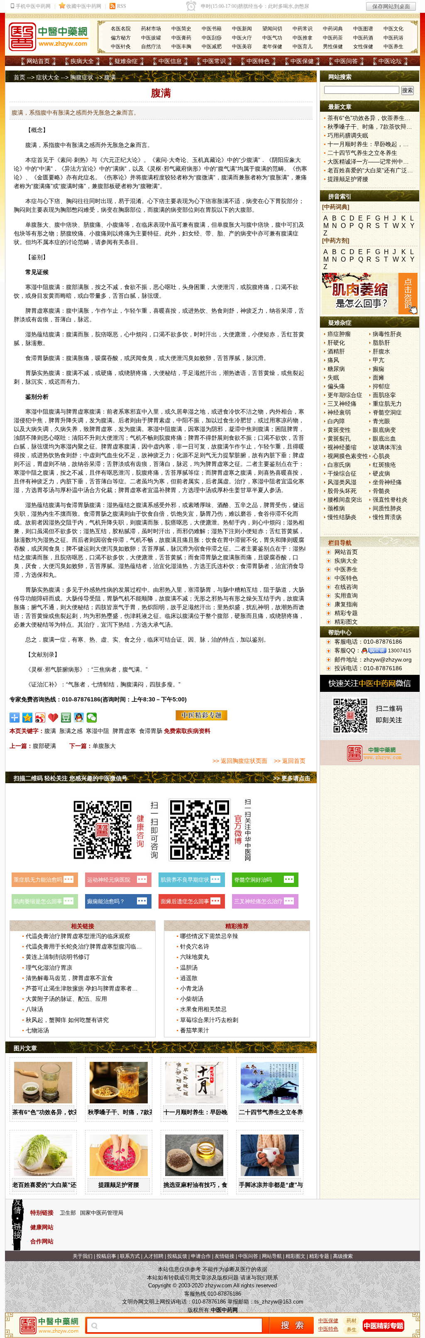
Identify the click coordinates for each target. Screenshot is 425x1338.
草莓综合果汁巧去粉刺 (209, 1020)
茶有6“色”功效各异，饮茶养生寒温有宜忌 (66, 1112)
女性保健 (363, 46)
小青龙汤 (191, 988)
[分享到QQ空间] (27, 718)
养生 (352, 1330)
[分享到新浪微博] (40, 718)
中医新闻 (242, 29)
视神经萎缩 (342, 447)
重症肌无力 (387, 403)
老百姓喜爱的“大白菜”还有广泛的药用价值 (67, 1184)
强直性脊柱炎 (390, 499)
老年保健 (272, 46)
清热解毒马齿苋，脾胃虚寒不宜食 (69, 978)
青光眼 (381, 421)
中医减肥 (212, 46)
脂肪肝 (381, 342)
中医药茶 (333, 38)
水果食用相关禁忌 (203, 1009)
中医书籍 (212, 29)
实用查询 (346, 595)
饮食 (147, 513)
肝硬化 (336, 342)
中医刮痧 (212, 38)
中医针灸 (121, 46)
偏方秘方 (121, 38)
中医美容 (242, 46)
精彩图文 (346, 621)
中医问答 (346, 61)
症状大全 (47, 77)
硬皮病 (381, 473)
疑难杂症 (126, 61)
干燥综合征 (342, 473)
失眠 (333, 377)
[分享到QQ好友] (79, 718)
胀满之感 (71, 731)
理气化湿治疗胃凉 (49, 967)
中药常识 (303, 29)
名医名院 (121, 29)
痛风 (333, 360)
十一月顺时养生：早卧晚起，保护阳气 (213, 1112)
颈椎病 (336, 508)
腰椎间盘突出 (344, 499)
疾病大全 (82, 61)
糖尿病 (336, 368)
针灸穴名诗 (194, 946)
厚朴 (66, 490)
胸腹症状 (81, 77)
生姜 (234, 490)
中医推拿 (303, 38)
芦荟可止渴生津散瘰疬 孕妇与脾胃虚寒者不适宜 (87, 988)
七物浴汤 (37, 1030)
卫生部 (68, 1213)
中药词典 (333, 29)
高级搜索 (343, 1256)
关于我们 (83, 1256)
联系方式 (130, 1256)
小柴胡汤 (191, 998)
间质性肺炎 (387, 508)
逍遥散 (189, 978)
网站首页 (38, 61)
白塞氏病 (339, 464)
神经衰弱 (339, 412)
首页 (19, 77)
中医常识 (214, 61)
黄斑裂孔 (339, 438)
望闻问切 (272, 29)
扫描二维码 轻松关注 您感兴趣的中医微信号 (70, 778)
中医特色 (258, 61)
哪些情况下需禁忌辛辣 (209, 936)
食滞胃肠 (150, 731)
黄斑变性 (339, 429)
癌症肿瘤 (339, 334)
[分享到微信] (92, 718)
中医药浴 (393, 38)
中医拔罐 (151, 38)
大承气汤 (159, 624)
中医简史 (181, 29)
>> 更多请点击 (291, 778)
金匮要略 (48, 177)
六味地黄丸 (194, 956)
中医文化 (393, 29)
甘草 (246, 490)
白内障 (336, 421)
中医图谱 (363, 29)
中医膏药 (181, 38)
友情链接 (224, 1256)
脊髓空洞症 (387, 412)
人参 (269, 490)
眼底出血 (384, 438)
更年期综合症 (344, 395)
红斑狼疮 (384, 464)
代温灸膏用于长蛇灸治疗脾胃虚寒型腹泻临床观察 (90, 946)
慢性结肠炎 (342, 517)
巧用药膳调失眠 (347, 135)
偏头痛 (336, 386)
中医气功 (272, 38)
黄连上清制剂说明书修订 (58, 956)
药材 (352, 1320)
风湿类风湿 (342, 482)
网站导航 (272, 1256)
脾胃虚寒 (124, 731)
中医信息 (170, 61)
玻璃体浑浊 (387, 447)
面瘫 (378, 377)
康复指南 (346, 604)
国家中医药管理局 (101, 1213)
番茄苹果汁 (194, 1030)
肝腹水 (381, 351)
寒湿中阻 (97, 731)
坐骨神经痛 (387, 482)
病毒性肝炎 (387, 334)
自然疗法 (151, 46)
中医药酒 (363, 38)
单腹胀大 (104, 746)
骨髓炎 (381, 491)
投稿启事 (106, 1256)
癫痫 (378, 368)
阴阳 (277, 160)
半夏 (258, 490)
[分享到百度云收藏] (53, 718)
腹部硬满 (44, 746)
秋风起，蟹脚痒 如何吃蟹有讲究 (67, 1020)
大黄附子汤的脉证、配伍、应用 (66, 998)
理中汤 (202, 490)
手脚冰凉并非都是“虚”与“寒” (277, 1184)
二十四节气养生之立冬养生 (274, 1112)
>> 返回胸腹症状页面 (239, 760)
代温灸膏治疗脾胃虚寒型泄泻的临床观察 (78, 936)
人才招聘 (154, 1256)
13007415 (399, 651)
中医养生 (393, 46)
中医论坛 (390, 61)
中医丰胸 (181, 46)
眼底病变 (384, 429)
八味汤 (34, 1009)
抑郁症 (381, 386)
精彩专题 (346, 613)
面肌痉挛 (384, 395)
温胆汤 (189, 967)
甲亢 (378, 360)
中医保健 (302, 61)
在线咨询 (346, 586)
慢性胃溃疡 (387, 517)
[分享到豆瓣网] (66, 718)
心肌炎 (381, 456)
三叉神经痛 (342, 403)
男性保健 (333, 46)
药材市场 (151, 29)
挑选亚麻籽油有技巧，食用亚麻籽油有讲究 (219, 1184)
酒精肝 (336, 351)
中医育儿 (303, 46)
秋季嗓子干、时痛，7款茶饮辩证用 (133, 1112)
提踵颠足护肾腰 (118, 1184)
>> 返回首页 (289, 760)
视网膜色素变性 (347, 456)
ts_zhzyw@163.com (278, 1302)
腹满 (50, 731)
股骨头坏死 (342, 491)
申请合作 (201, 1256)
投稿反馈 (177, 1256)
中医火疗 (242, 38)
